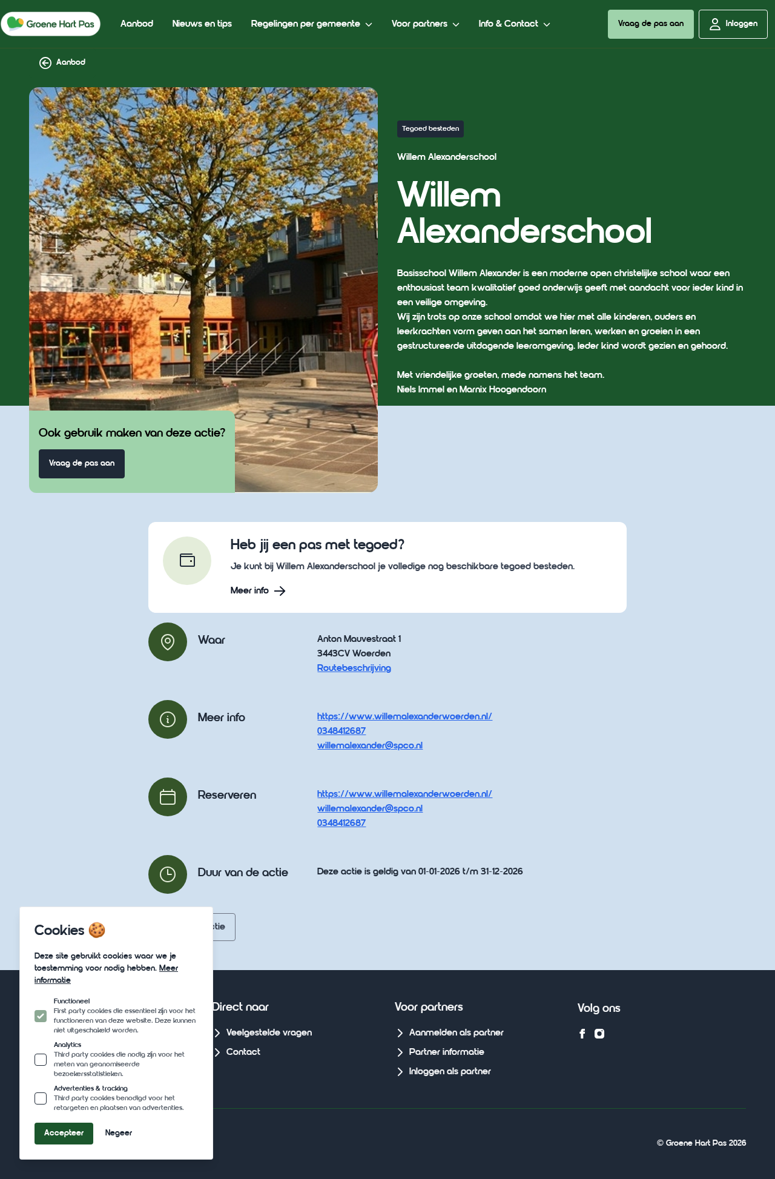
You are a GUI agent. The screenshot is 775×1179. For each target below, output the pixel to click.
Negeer (118, 1133)
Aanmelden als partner (456, 1033)
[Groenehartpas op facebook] (582, 1033)
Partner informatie (446, 1052)
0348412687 (341, 731)
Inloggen (741, 23)
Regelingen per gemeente (305, 24)
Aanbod (136, 24)
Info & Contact (508, 24)
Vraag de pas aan (651, 23)
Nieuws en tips (202, 24)
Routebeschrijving (354, 668)
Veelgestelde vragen (269, 1033)
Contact (243, 1052)
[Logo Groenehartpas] (50, 24)
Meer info (250, 591)
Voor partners (419, 24)
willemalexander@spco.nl (370, 746)
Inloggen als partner (450, 1072)
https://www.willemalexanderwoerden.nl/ (404, 717)
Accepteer (64, 1133)
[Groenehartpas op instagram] (599, 1033)
